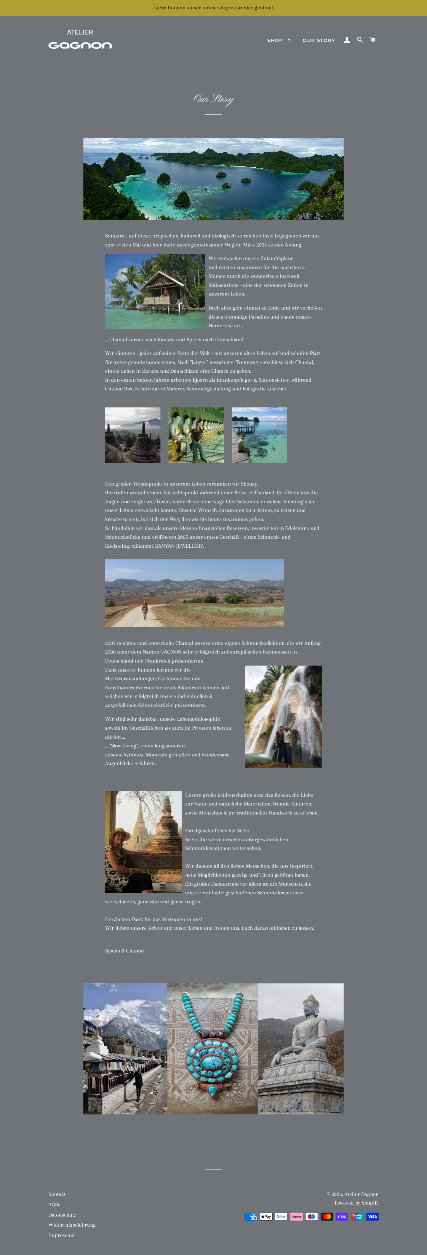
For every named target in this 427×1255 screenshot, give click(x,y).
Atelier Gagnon (361, 1194)
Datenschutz (62, 1215)
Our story (319, 40)
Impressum (61, 1235)
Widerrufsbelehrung (72, 1225)
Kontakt (57, 1194)
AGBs (54, 1204)
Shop (276, 40)
